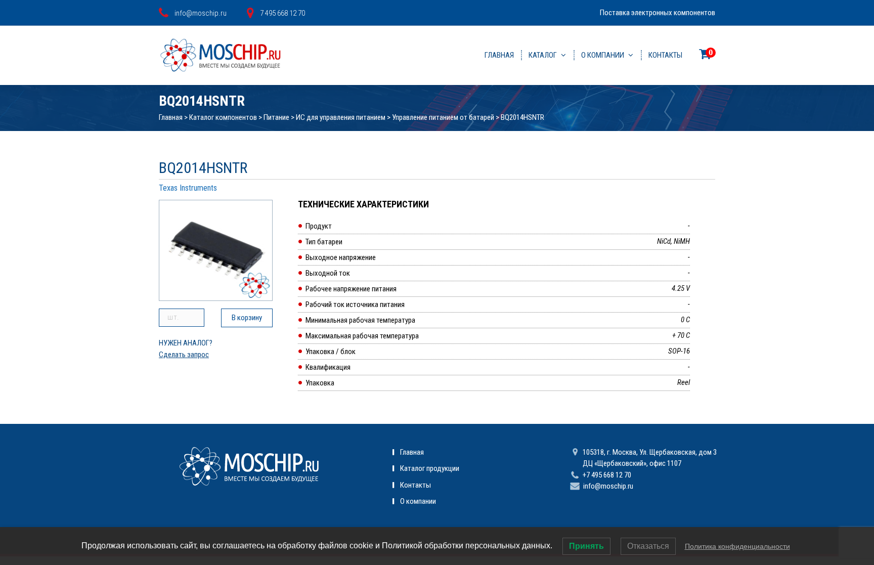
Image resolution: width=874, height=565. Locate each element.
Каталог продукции (429, 468)
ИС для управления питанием (340, 117)
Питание (276, 117)
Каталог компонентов (223, 117)
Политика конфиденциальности (737, 546)
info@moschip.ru (608, 486)
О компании (602, 55)
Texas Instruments (188, 188)
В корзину (247, 317)
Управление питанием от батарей (443, 117)
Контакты (665, 55)
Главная (499, 55)
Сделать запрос (184, 354)
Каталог (543, 55)
